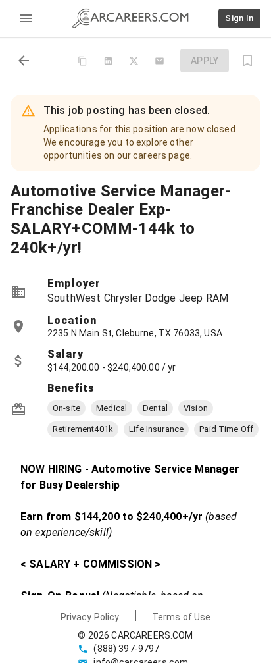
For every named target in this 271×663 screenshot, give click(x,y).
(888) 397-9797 (126, 648)
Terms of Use (181, 617)
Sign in (239, 18)
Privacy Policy (90, 617)
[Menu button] (26, 18)
